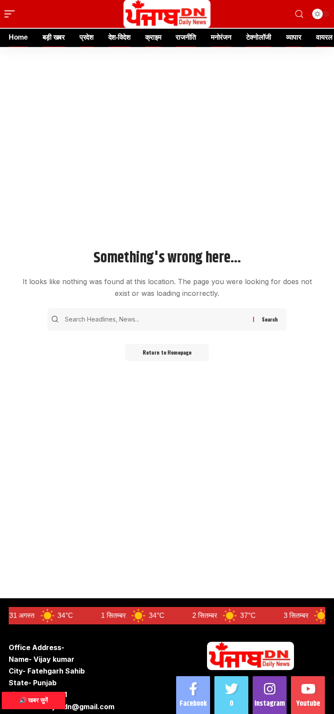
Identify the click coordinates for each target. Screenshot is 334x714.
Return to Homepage (167, 352)
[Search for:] (158, 319)
